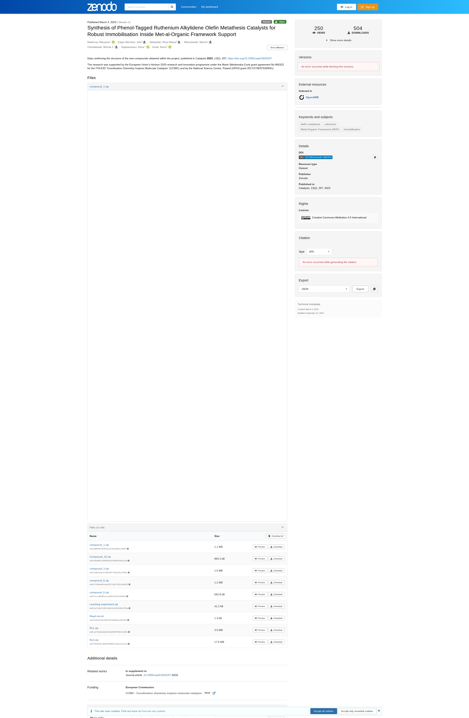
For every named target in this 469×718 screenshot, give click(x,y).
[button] (187, 86)
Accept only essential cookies (357, 711)
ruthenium (330, 124)
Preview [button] (261, 547)
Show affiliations (277, 47)
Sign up (369, 6)
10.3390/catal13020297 (157, 675)
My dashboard (209, 6)
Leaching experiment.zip (104, 604)
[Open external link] (215, 693)
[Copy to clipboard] (375, 157)
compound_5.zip (99, 580)
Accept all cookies (323, 711)
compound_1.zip (99, 544)
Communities (188, 6)
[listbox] (319, 251)
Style (301, 251)
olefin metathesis (310, 124)
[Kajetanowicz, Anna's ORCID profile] (147, 47)
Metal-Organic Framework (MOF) (320, 129)
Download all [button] (277, 536)
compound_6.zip (99, 592)
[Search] (172, 6)
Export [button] (360, 288)
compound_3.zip (99, 568)
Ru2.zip (94, 639)
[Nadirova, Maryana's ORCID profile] (113, 42)
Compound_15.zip (100, 556)
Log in (348, 6)
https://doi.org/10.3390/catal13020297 (250, 58)
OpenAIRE (312, 97)
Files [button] (97, 527)
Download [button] (278, 547)
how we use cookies (153, 711)
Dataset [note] (266, 22)
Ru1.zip (94, 628)
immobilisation (352, 129)
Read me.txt (97, 616)
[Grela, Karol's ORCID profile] (169, 47)
